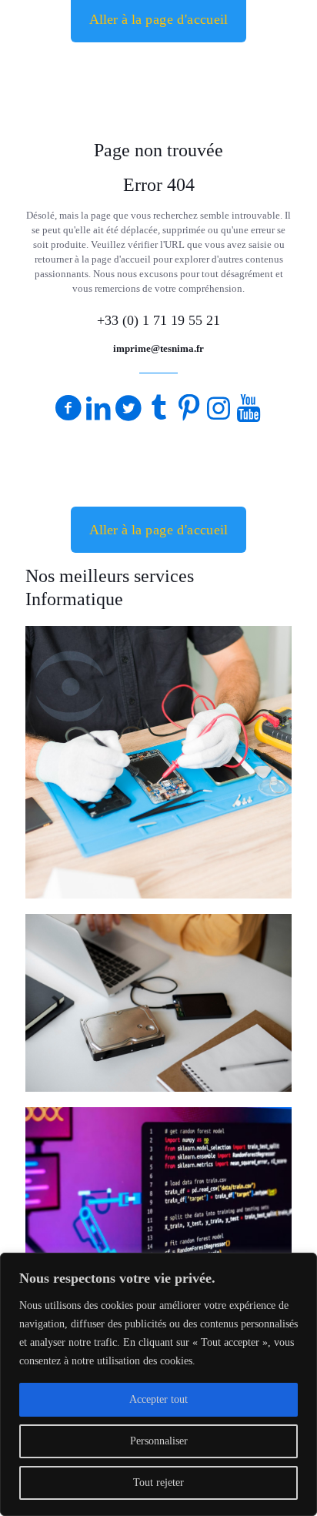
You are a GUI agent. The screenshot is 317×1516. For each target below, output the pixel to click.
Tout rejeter (158, 1482)
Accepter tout (158, 1399)
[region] (158, 1384)
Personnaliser (159, 1441)
